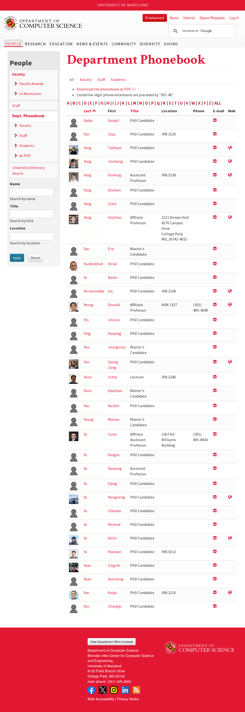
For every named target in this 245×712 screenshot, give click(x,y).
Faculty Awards (31, 83)
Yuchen (113, 405)
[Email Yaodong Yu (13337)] (215, 468)
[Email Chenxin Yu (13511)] (215, 510)
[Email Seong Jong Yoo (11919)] (215, 361)
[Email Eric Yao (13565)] (215, 248)
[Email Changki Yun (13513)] (215, 606)
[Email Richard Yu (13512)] (215, 524)
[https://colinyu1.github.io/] (230, 538)
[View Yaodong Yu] (73, 470)
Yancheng (115, 579)
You (86, 405)
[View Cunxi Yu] (73, 435)
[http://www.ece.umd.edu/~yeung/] (230, 304)
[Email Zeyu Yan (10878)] (215, 134)
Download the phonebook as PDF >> (106, 89)
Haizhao (115, 217)
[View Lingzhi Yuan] (73, 567)
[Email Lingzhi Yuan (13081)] (215, 565)
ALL (217, 103)
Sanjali (113, 120)
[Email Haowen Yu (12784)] (215, 551)
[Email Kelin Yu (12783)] (215, 538)
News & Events (92, 43)
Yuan (87, 565)
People (14, 43)
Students (26, 145)
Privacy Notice (128, 698)
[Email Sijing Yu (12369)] (215, 483)
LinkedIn (125, 690)
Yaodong (115, 468)
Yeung (88, 304)
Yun (86, 606)
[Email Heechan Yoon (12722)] (215, 390)
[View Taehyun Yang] (73, 149)
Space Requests (212, 17)
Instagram (114, 690)
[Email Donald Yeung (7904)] (215, 304)
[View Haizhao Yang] (73, 219)
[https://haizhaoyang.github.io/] (230, 217)
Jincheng (115, 161)
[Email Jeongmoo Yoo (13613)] (215, 347)
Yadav (88, 120)
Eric (111, 248)
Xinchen (114, 190)
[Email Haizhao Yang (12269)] (215, 217)
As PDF (25, 155)
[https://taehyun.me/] (230, 147)
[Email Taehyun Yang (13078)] (215, 147)
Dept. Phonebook (28, 115)
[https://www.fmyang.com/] (230, 175)
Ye (85, 277)
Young (89, 419)
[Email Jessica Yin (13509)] (215, 319)
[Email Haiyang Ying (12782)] (215, 333)
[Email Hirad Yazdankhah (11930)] (215, 263)
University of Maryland (122, 5)
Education (61, 43)
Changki (114, 606)
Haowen (114, 551)
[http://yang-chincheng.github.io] (230, 161)
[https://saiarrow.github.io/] (230, 291)
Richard (114, 524)
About (173, 17)
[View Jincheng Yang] (73, 163)
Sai (110, 291)
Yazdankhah (93, 263)
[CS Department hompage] (199, 646)
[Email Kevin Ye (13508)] (215, 277)
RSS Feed (136, 690)
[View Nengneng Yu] (73, 498)
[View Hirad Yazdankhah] (73, 265)
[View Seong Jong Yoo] (73, 363)
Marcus (113, 419)
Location (17, 228)
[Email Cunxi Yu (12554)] (215, 434)
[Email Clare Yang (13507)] (215, 203)
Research (35, 43)
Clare (112, 203)
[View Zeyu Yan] (73, 135)
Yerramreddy (94, 291)
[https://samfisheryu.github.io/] (230, 497)
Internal (189, 17)
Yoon (88, 377)
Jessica (114, 319)
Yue (86, 592)
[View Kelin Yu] (73, 539)
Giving (171, 43)
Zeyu (112, 134)
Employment (154, 17)
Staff (16, 105)
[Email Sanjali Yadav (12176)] (215, 120)
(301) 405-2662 (119, 681)
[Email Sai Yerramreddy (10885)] (215, 291)
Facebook (91, 690)
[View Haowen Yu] (73, 553)
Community (124, 43)
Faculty (18, 74)
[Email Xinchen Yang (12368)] (215, 190)
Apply (17, 258)
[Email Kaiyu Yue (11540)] (215, 592)
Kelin (112, 538)
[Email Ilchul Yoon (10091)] (215, 377)
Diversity (150, 43)
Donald (114, 304)
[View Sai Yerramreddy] (73, 292)
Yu (85, 434)
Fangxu (113, 454)
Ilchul (112, 377)
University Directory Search (28, 170)
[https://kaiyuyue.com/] (230, 592)
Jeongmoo (117, 347)
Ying (87, 333)
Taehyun (115, 147)
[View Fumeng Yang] (73, 176)
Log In (234, 17)
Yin (86, 319)
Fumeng (114, 175)
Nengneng (116, 497)
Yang (87, 147)
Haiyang (114, 333)
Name (15, 183)
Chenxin (114, 510)
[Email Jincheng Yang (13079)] (215, 161)
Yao (86, 248)
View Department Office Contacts (111, 641)
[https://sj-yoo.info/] (230, 361)
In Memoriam (30, 93)
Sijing (112, 483)
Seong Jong (113, 364)
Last (87, 110)
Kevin (112, 277)
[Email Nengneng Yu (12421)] (215, 497)
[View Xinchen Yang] (73, 191)
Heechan (115, 390)
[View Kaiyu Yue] (73, 594)
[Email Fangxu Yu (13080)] (215, 454)
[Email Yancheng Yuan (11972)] (215, 579)
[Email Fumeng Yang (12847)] (215, 175)
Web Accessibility (101, 698)
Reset (35, 258)
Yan (86, 134)
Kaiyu (112, 592)
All (73, 80)
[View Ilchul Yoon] (73, 378)
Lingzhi (114, 565)
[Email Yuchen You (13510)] (215, 405)
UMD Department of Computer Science (43, 23)
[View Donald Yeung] (73, 306)
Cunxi (112, 434)
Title (14, 206)
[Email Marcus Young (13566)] (215, 419)
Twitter (102, 690)
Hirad (112, 263)
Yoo (86, 347)
